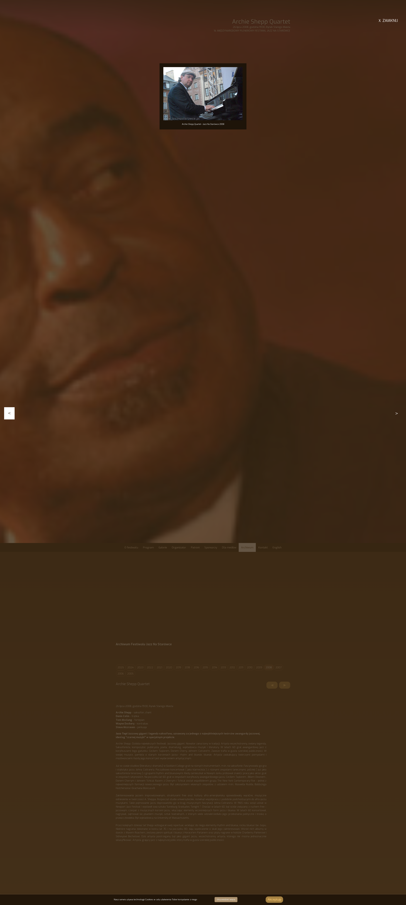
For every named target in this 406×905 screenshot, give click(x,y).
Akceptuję (274, 899)
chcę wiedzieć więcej (226, 899)
